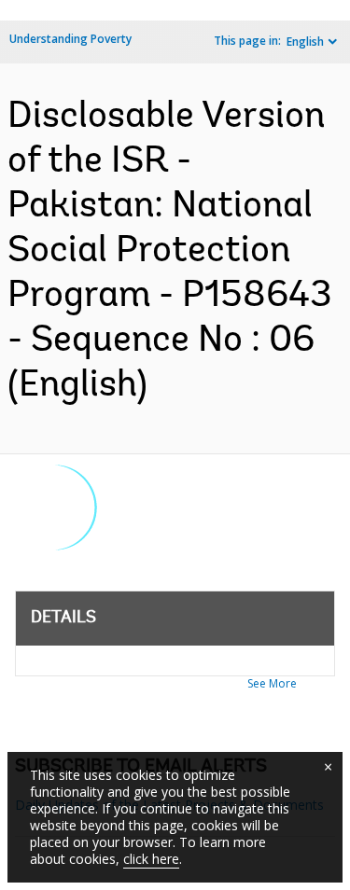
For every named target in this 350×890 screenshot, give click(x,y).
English (305, 41)
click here (151, 859)
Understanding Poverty (70, 39)
